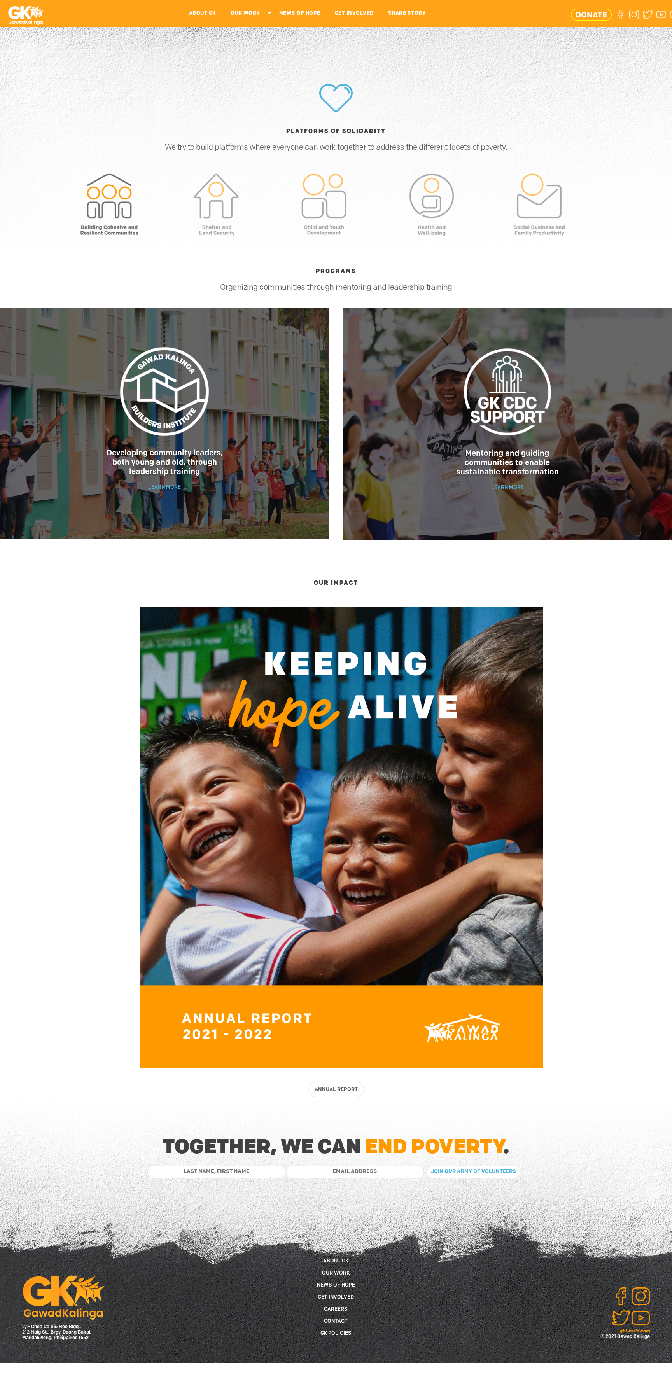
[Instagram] (634, 14)
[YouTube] (661, 14)
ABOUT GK (202, 13)
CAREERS (336, 1309)
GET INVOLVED (354, 13)
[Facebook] (620, 14)
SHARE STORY (407, 13)
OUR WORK (245, 13)
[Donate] (591, 15)
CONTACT (336, 1321)
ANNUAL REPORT (336, 1089)
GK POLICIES (336, 1333)
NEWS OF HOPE (299, 13)
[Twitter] (648, 14)
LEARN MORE (164, 487)
